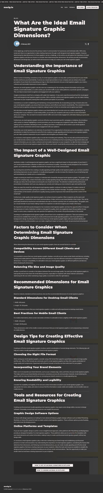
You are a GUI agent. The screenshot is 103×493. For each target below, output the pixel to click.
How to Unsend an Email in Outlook (51, 470)
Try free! (81, 7)
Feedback (72, 7)
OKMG (30, 489)
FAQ (62, 7)
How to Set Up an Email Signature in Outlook (51, 465)
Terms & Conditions (17, 489)
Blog (66, 7)
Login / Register (92, 7)
